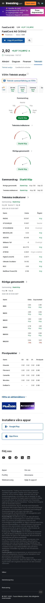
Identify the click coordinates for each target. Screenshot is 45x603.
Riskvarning (6, 588)
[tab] (12, 89)
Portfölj (5, 475)
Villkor (4, 572)
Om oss (27, 470)
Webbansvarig (7, 480)
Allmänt (5, 61)
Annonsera (28, 475)
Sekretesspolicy (8, 580)
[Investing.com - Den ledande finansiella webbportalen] (14, 3)
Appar (4, 470)
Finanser (27, 61)
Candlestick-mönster (22, 67)
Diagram (16, 61)
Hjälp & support (30, 480)
